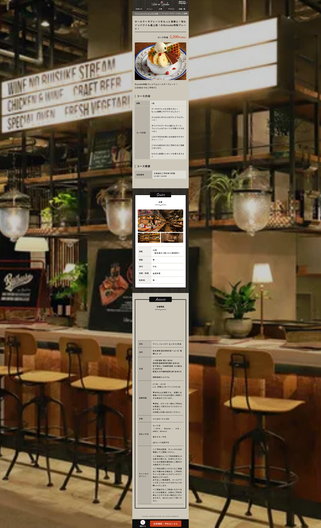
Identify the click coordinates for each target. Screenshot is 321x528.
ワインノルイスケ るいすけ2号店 (146, 14)
